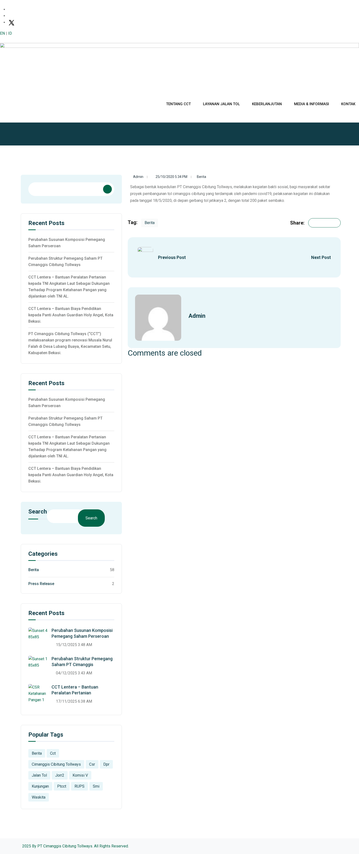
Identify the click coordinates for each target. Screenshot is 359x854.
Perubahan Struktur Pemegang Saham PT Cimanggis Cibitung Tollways (65, 261)
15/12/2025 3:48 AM (74, 644)
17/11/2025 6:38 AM (74, 701)
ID (10, 33)
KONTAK (348, 104)
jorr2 (59, 775)
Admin (138, 177)
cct (53, 753)
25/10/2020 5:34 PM (171, 177)
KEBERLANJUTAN (267, 104)
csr (92, 764)
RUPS (79, 786)
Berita (201, 177)
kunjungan (40, 786)
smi (96, 786)
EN (2, 33)
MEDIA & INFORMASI (311, 104)
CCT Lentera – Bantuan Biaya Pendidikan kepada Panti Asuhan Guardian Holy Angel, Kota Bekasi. (70, 315)
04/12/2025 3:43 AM (74, 673)
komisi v (80, 775)
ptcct (61, 786)
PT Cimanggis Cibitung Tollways (64, 846)
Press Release (41, 583)
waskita (38, 797)
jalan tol (39, 775)
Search (37, 512)
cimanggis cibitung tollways (56, 764)
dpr (106, 764)
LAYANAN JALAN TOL (221, 104)
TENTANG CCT (178, 104)
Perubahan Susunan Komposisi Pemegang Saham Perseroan (66, 242)
